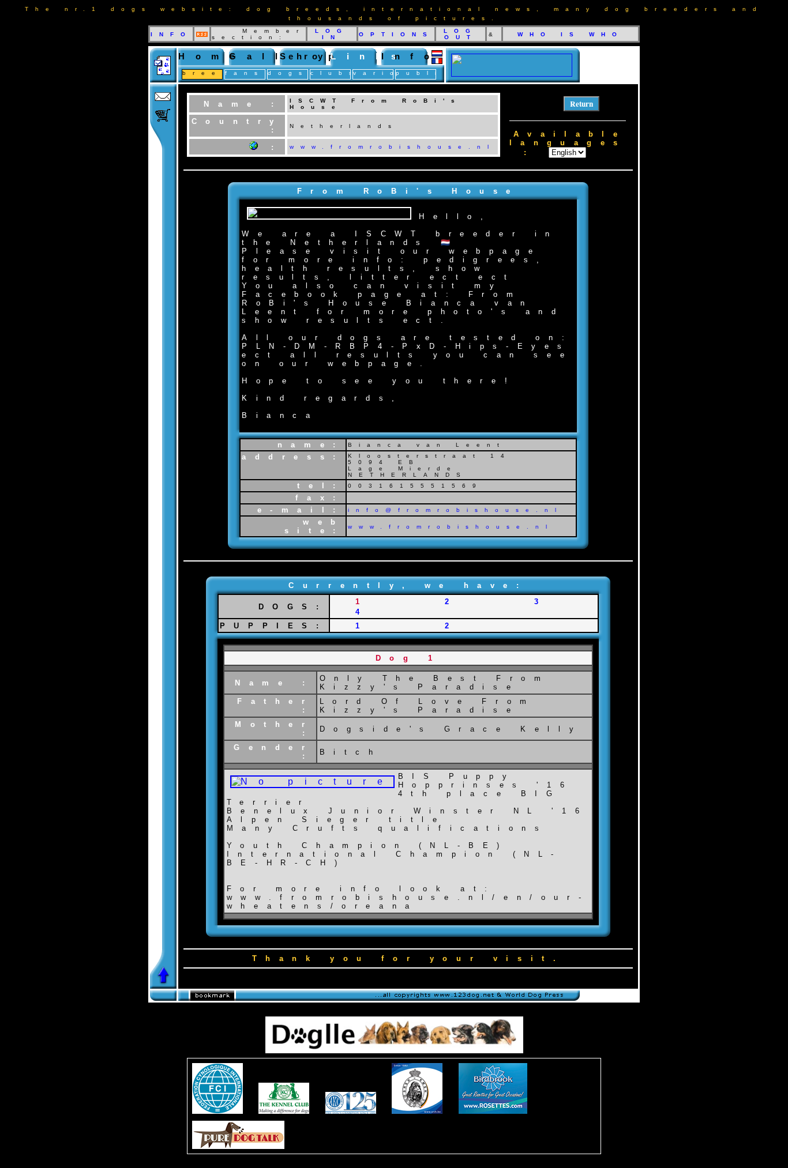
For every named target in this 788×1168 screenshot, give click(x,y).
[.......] (511, 73)
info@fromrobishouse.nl (455, 510)
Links (369, 56)
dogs (288, 73)
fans (244, 73)
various (387, 73)
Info (410, 56)
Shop (312, 56)
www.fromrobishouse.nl (451, 526)
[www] (253, 147)
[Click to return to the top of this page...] (163, 985)
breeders (221, 73)
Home (211, 56)
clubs (334, 73)
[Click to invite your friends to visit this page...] (163, 79)
